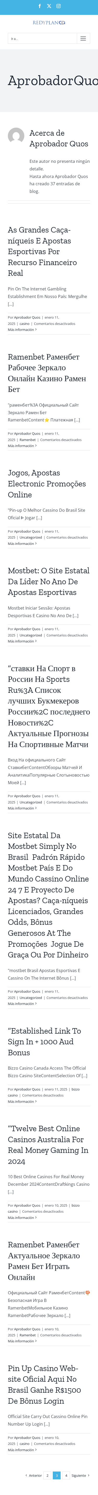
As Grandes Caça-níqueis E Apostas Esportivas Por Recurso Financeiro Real (42, 251)
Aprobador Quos (27, 317)
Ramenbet (28, 439)
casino (25, 323)
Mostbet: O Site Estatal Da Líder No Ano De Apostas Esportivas (49, 581)
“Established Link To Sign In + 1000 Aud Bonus (44, 1041)
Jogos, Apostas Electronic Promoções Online (47, 483)
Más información (21, 329)
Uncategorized (31, 537)
